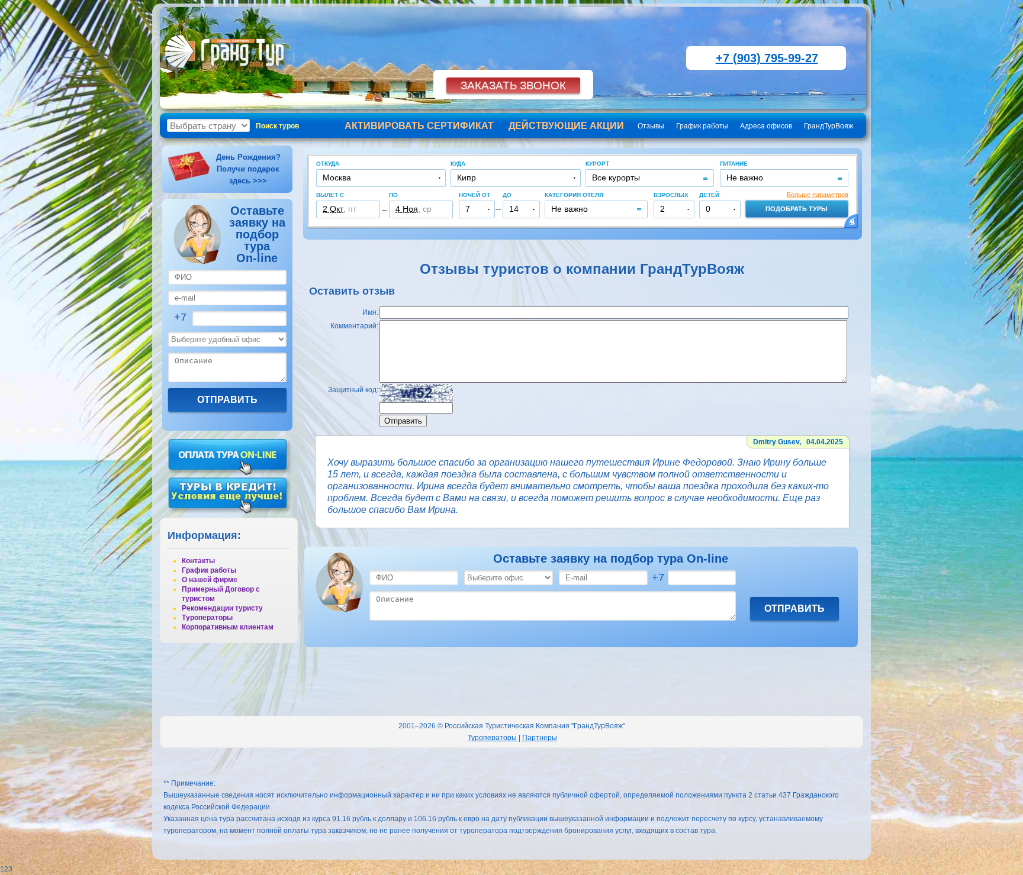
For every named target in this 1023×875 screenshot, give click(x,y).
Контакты (198, 561)
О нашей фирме (209, 580)
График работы (702, 126)
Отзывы (651, 126)
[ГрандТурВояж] (227, 74)
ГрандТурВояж (828, 126)
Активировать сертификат (419, 126)
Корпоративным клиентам (228, 627)
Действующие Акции (566, 126)
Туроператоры (207, 618)
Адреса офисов (766, 126)
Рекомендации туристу (222, 608)
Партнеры (539, 738)
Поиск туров (277, 126)
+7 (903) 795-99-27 (767, 57)
